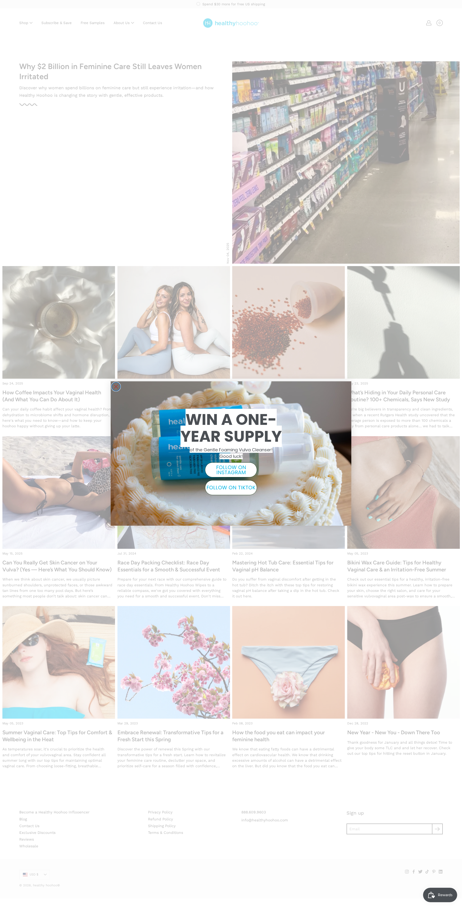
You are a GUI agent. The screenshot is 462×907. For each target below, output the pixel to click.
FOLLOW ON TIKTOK (231, 487)
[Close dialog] (116, 386)
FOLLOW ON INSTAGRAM (231, 470)
